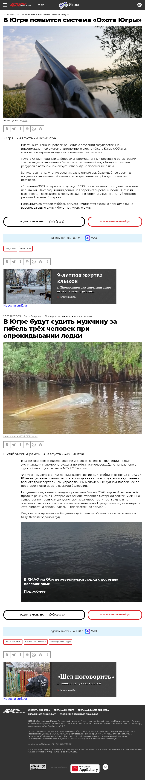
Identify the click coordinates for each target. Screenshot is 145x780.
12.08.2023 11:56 (11, 14)
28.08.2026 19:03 (12, 316)
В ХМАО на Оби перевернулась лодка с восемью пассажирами (71, 581)
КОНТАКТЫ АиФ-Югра (39, 710)
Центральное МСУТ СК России (20, 436)
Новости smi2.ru (15, 305)
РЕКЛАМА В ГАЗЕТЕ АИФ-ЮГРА (93, 710)
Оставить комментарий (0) (115, 221)
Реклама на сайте (64, 710)
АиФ (24, 120)
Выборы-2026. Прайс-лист (42, 714)
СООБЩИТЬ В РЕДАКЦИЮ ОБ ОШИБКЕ (79, 714)
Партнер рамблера (58, 767)
